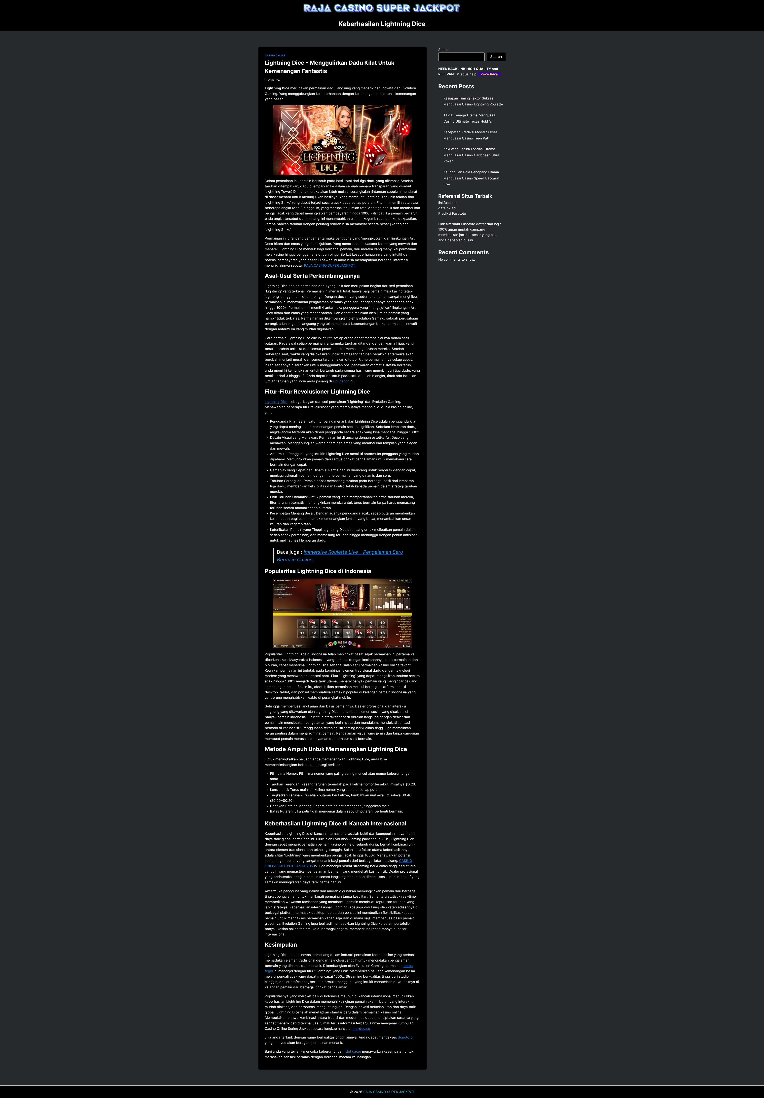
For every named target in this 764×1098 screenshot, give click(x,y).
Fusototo (468, 224)
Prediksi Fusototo (452, 213)
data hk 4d (447, 208)
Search (443, 50)
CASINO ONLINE (275, 55)
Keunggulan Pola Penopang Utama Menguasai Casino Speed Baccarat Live (471, 178)
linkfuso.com (448, 203)
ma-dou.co (361, 1029)
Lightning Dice (276, 402)
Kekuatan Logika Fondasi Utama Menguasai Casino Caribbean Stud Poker (471, 155)
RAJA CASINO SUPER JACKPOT (329, 265)
